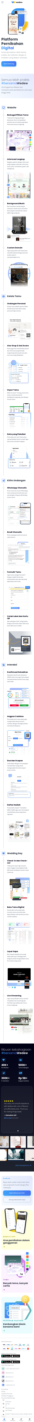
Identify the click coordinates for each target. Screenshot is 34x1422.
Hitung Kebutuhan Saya (17, 1200)
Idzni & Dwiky (8, 1115)
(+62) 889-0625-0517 (12, 1369)
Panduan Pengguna (7, 1396)
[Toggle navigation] (2, 2)
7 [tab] (22, 1131)
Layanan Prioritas (6, 1393)
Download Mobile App (8, 1398)
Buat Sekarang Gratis (17, 1193)
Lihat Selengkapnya (22, 1165)
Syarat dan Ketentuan (8, 1408)
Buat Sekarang (9, 64)
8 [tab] (24, 1131)
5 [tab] (18, 1131)
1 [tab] (11, 1131)
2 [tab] (13, 1131)
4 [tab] (16, 1131)
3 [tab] (15, 1131)
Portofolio (4, 1389)
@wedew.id (9, 1373)
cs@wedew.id (10, 1385)
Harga (3, 1391)
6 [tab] (20, 1131)
